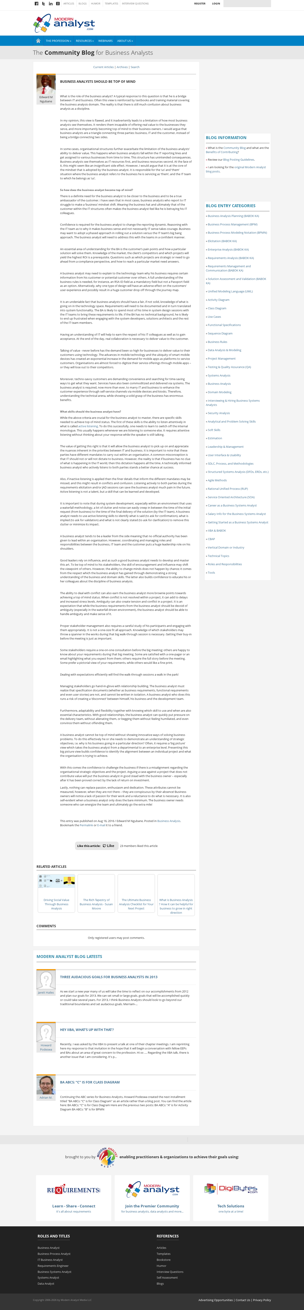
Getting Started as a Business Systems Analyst (238, 522)
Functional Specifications (224, 325)
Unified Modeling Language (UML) (230, 291)
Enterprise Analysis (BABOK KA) (228, 249)
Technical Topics (218, 556)
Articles (68, 3)
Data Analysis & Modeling (224, 350)
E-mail (101, 825)
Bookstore (163, 1260)
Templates (111, 3)
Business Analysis (168, 821)
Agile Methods (217, 480)
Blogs (83, 3)
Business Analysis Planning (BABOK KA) (233, 216)
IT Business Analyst (50, 1260)
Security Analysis (219, 413)
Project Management (222, 358)
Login (216, 3)
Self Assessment (167, 1278)
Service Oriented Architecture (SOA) (231, 497)
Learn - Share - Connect (73, 1206)
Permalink (86, 825)
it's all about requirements (73, 1211)
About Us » (125, 41)
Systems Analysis (219, 375)
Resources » (85, 41)
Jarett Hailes (46, 992)
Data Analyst (46, 1284)
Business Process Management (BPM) (232, 224)
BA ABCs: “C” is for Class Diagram (90, 1082)
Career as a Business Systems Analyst (232, 505)
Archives (122, 67)
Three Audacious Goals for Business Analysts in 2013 (109, 977)
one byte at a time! (231, 1211)
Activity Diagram (218, 300)
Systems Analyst (48, 1278)
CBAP (211, 539)
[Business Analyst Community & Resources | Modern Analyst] (64, 23)
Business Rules (217, 342)
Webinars (105, 41)
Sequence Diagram (220, 333)
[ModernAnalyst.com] (152, 1189)
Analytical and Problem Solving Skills (232, 421)
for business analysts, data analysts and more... (152, 1211)
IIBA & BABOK (217, 530)
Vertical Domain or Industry (226, 547)
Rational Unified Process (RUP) (228, 489)
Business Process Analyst (54, 1254)
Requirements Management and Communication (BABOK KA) (228, 268)
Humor (95, 3)
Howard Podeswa (46, 1047)
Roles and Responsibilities (225, 564)
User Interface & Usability (224, 455)
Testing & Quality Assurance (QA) (229, 367)
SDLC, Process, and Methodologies (230, 464)
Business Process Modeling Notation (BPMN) (237, 233)
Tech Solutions (230, 1206)
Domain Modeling (219, 392)
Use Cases (214, 317)
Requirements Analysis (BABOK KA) (231, 258)
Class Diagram (217, 308)
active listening (88, 426)
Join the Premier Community (152, 1206)
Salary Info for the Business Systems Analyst (237, 514)
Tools (211, 573)
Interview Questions (135, 3)
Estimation (215, 438)
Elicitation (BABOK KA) (222, 241)
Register (199, 3)
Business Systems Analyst (54, 1272)
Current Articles (103, 67)
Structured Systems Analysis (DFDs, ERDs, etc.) (238, 472)
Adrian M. (46, 1097)
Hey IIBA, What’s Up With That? (87, 1029)
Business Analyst (49, 1248)
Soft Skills (214, 430)
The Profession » (58, 41)
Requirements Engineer (53, 1266)
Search (135, 67)
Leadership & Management (226, 447)
